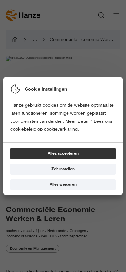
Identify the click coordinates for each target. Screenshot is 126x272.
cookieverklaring (61, 128)
